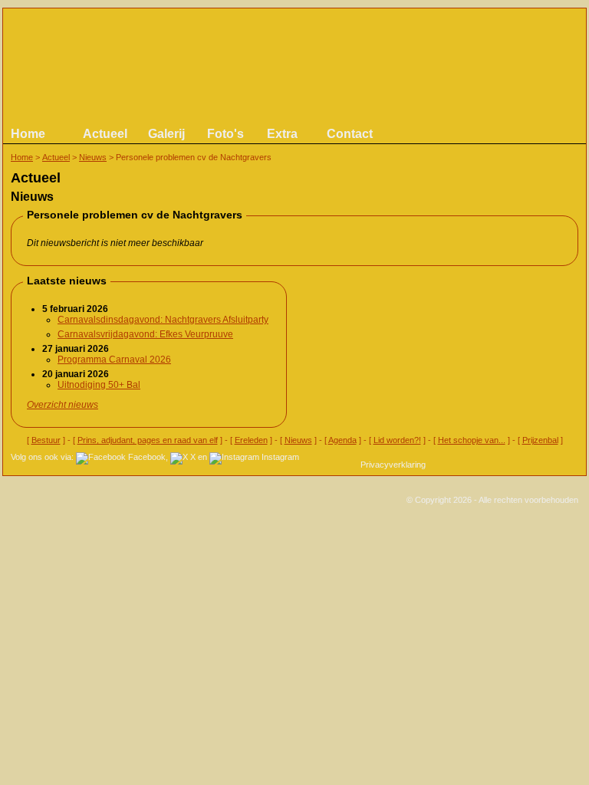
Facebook (147, 456)
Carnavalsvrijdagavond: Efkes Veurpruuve (145, 334)
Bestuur (46, 440)
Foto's (225, 133)
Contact (350, 133)
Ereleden (251, 440)
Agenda (342, 440)
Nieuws (93, 157)
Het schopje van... (471, 440)
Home (28, 133)
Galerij (166, 133)
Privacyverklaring (393, 464)
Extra (282, 133)
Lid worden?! (397, 440)
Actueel (105, 133)
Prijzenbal (540, 440)
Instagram (280, 456)
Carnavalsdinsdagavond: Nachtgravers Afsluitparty (163, 319)
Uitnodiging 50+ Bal (99, 384)
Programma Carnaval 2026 (114, 359)
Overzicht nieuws (62, 404)
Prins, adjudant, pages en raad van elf (147, 440)
